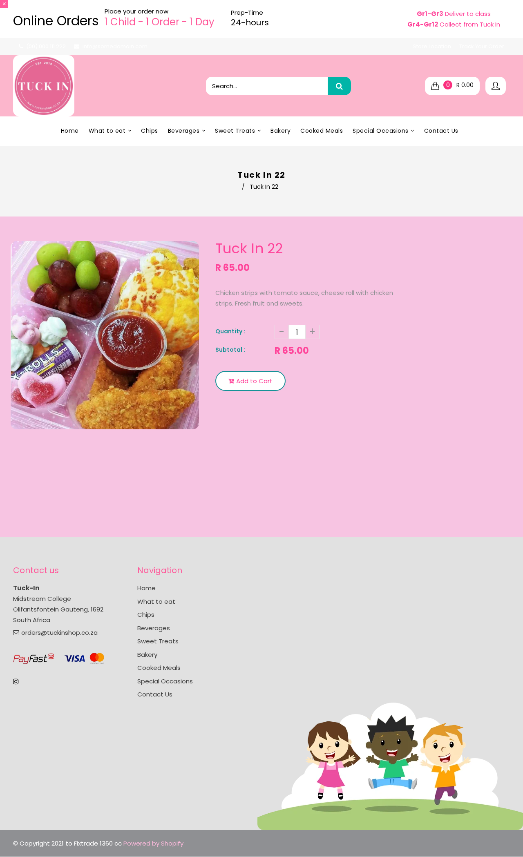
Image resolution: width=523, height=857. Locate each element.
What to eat (156, 601)
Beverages (153, 628)
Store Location (432, 46)
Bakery (147, 654)
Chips (145, 614)
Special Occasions (165, 681)
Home (146, 588)
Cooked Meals (159, 667)
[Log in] (495, 86)
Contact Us (154, 694)
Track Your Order (481, 46)
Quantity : (230, 331)
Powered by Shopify (153, 843)
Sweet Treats (158, 641)
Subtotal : (230, 350)
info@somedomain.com (115, 46)
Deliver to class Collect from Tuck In (453, 19)
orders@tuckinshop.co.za (59, 632)
